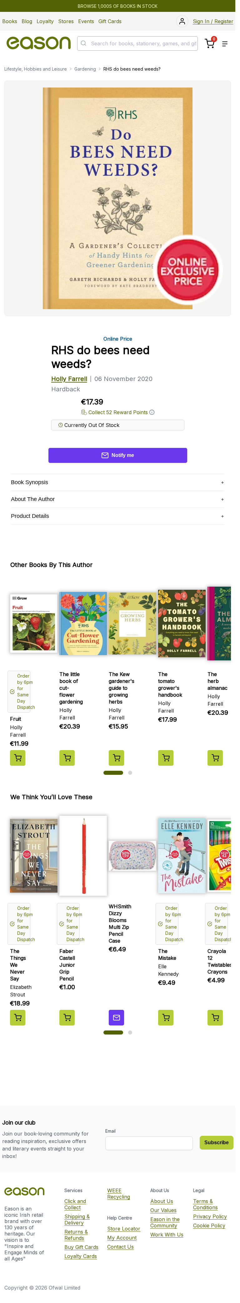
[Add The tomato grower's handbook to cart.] (165, 758)
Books (9, 21)
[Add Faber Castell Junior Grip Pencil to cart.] (67, 1017)
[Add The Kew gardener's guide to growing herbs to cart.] (116, 758)
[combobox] (137, 43)
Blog (27, 21)
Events (86, 21)
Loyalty (45, 21)
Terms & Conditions (205, 1204)
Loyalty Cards (80, 1256)
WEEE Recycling (118, 1193)
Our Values (163, 1210)
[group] (117, 672)
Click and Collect (75, 1204)
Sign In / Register (213, 21)
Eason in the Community (165, 1222)
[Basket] (209, 43)
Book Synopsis (29, 482)
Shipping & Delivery (77, 1219)
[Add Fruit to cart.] (17, 758)
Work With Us (166, 1234)
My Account (122, 1238)
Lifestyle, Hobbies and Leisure (35, 69)
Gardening (85, 69)
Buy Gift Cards (81, 1247)
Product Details (30, 516)
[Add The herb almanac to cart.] (215, 758)
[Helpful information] (152, 412)
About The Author (33, 499)
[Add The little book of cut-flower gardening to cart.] (67, 758)
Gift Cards (110, 21)
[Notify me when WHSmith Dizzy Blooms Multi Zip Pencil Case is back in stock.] (116, 1017)
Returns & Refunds (76, 1235)
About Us (161, 1201)
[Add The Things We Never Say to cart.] (17, 1017)
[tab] (113, 773)
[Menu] (225, 44)
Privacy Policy (210, 1216)
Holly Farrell (69, 379)
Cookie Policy (209, 1225)
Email (110, 1131)
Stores (66, 21)
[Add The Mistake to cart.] (165, 1017)
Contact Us (120, 1247)
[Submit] (84, 43)
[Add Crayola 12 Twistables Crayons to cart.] (215, 1017)
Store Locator (123, 1228)
